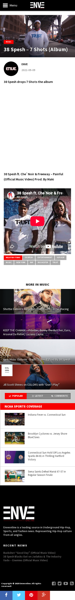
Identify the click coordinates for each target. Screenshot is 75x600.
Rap (31, 262)
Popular (17, 396)
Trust (55, 262)
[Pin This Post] (31, 595)
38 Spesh (29, 257)
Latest (39, 396)
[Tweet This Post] (18, 595)
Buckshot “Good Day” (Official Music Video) (29, 552)
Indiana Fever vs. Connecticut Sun (47, 414)
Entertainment (45, 257)
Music (9, 262)
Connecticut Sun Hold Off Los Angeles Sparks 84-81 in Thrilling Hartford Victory (49, 456)
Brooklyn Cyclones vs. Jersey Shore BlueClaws (47, 435)
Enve (24, 64)
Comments (61, 396)
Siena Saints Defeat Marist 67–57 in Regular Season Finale (47, 473)
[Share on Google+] (44, 595)
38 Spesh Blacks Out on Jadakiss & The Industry (32, 556)
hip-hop (60, 257)
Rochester (43, 262)
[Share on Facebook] (6, 595)
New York (20, 262)
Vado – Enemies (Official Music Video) (25, 560)
